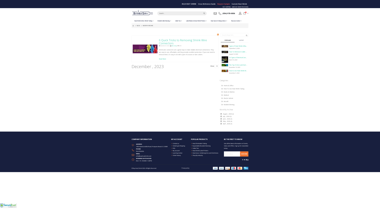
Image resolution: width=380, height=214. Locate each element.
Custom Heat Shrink (239, 4)
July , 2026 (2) (227, 116)
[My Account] (240, 13)
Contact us (176, 143)
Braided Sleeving (229, 105)
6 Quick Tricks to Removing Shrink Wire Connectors (183, 41)
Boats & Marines (229, 92)
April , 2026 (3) (227, 124)
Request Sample (223, 4)
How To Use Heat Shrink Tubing (234, 89)
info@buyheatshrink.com (143, 156)
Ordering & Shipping (179, 146)
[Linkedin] (246, 160)
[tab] (228, 40)
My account (176, 150)
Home (133, 25)
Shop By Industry (198, 155)
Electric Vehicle (228, 98)
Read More (162, 59)
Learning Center (177, 153)
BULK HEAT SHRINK (189, 4)
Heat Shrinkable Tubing (200, 143)
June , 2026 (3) (227, 119)
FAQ (174, 148)
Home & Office (228, 85)
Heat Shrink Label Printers (200, 150)
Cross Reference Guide (207, 4)
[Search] (204, 13)
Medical (226, 95)
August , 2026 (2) (228, 114)
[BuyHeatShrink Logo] (142, 13)
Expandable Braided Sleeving (201, 146)
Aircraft (226, 101)
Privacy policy (185, 168)
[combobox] (182, 13)
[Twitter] (244, 160)
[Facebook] (242, 160)
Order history (177, 155)
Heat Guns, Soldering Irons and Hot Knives (205, 153)
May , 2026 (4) (227, 121)
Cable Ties (196, 148)
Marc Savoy (174, 45)
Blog (138, 25)
